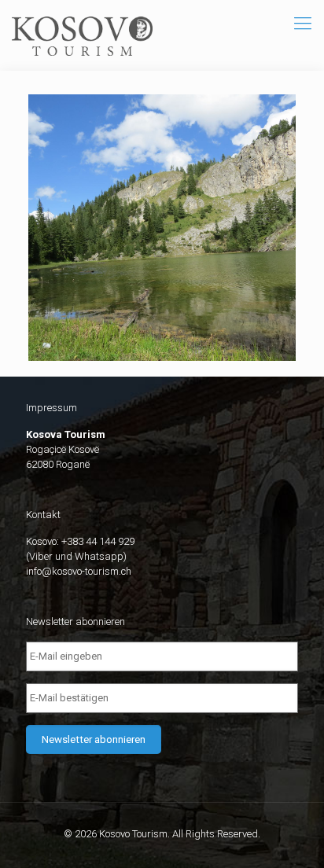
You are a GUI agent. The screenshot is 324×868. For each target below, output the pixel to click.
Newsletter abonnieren (93, 739)
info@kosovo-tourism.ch (78, 571)
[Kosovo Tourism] (82, 35)
